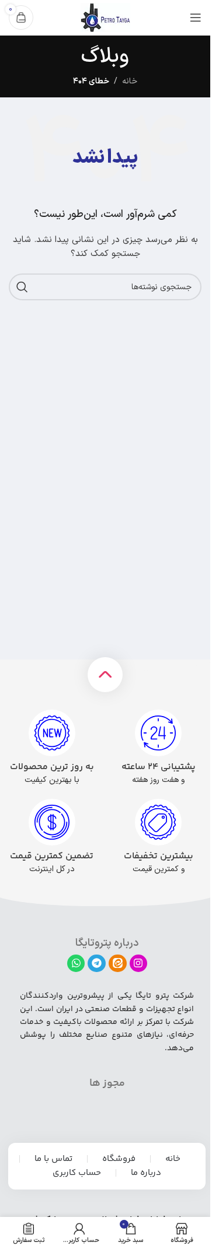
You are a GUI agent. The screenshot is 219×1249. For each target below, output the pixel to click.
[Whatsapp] (76, 964)
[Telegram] (97, 964)
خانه (129, 81)
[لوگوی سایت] (105, 17)
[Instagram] (139, 964)
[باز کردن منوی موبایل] (195, 17)
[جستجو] (22, 286)
